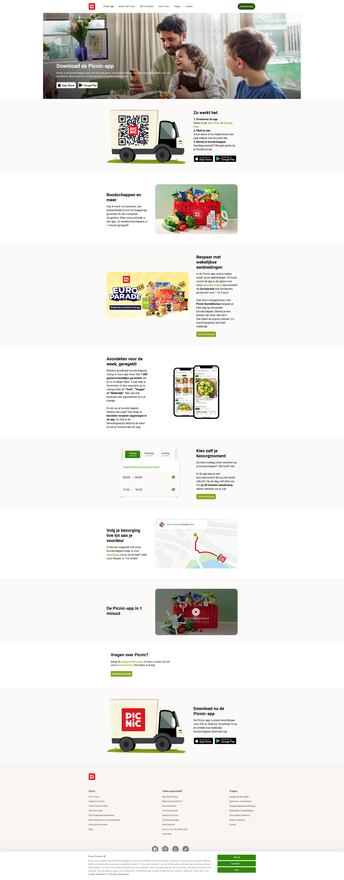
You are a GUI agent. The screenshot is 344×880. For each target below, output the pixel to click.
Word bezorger (96, 810)
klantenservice (125, 665)
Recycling (166, 834)
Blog (91, 829)
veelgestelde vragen (132, 661)
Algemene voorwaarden (240, 801)
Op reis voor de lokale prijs (174, 829)
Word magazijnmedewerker (101, 815)
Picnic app (108, 6)
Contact (188, 6)
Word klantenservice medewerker (104, 820)
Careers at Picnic (97, 801)
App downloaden (170, 796)
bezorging (113, 554)
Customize (235, 864)
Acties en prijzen (237, 820)
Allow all (237, 857)
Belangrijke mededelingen (241, 810)
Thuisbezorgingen (170, 820)
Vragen (177, 6)
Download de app (121, 673)
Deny (237, 870)
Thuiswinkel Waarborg (239, 815)
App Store (213, 123)
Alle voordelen (146, 6)
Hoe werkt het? (169, 806)
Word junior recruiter (98, 824)
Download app (246, 6)
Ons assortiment (170, 810)
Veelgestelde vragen (239, 796)
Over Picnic (163, 6)
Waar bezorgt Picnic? (172, 801)
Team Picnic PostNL (98, 806)
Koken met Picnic (127, 6)
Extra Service (168, 824)
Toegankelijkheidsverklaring (242, 806)
